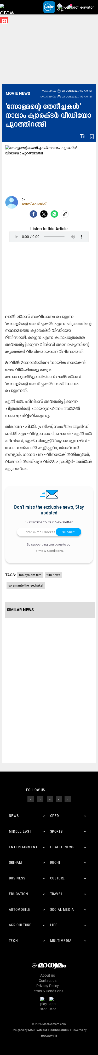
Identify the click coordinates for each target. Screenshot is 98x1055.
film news (53, 575)
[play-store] (44, 1004)
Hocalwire (49, 1035)
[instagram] (49, 799)
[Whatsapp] (54, 214)
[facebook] (33, 214)
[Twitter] (44, 214)
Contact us (47, 980)
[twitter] (40, 799)
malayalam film (30, 575)
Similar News (20, 609)
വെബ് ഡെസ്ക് (34, 204)
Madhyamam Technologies (48, 1030)
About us (47, 975)
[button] (7, 7)
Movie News (18, 93)
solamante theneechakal (25, 585)
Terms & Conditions (48, 551)
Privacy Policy (47, 986)
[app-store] (53, 1004)
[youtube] (58, 799)
